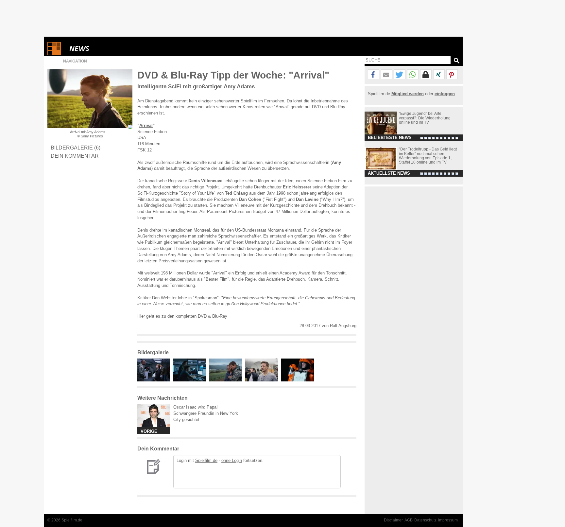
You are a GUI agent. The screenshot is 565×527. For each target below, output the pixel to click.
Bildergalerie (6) (75, 147)
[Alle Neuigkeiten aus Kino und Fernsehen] (103, 48)
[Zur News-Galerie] (155, 380)
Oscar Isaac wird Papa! (195, 407)
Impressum (448, 520)
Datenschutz (425, 520)
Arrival (146, 125)
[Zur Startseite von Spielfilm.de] (54, 53)
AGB (408, 520)
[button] (373, 74)
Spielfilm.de (206, 460)
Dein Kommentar (75, 156)
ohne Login (231, 460)
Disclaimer (393, 520)
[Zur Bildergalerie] (130, 127)
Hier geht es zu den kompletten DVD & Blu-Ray (182, 316)
